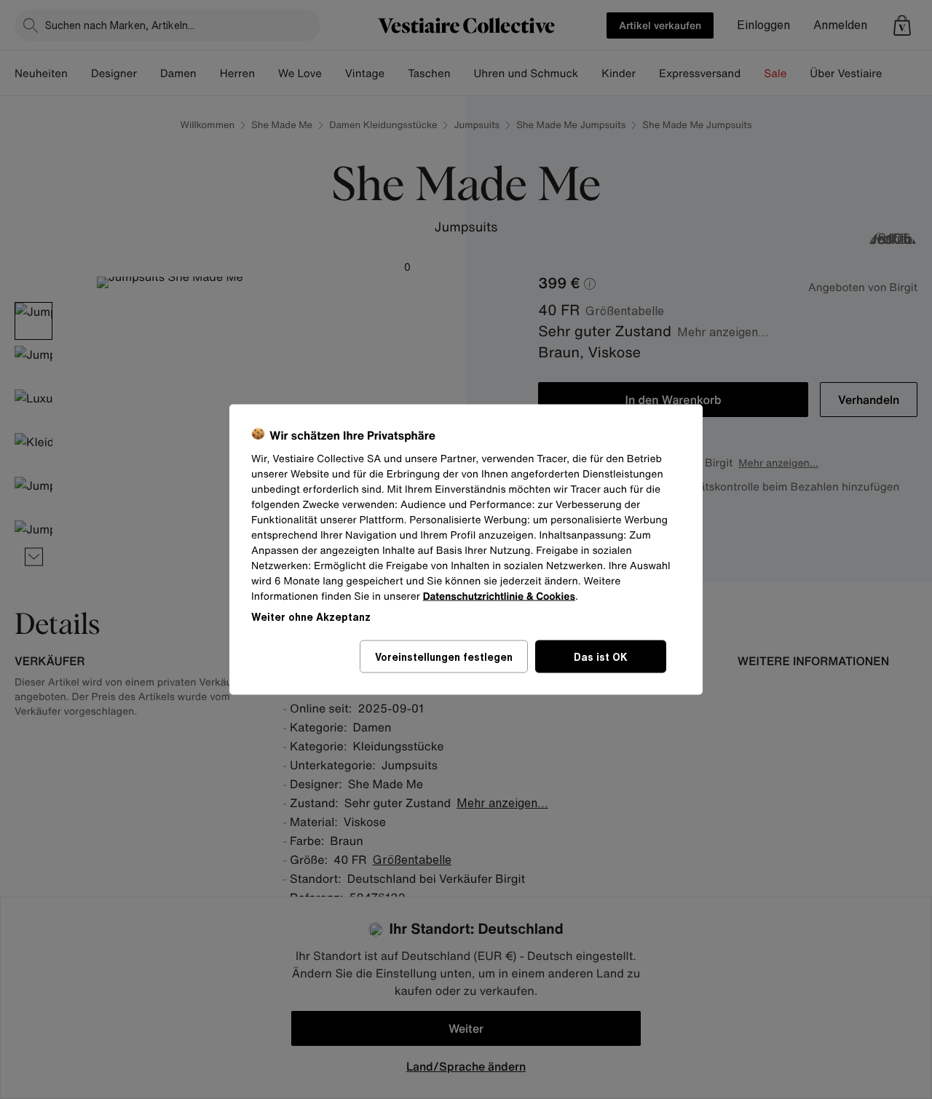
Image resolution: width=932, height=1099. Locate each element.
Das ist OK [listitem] (601, 656)
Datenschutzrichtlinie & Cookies (499, 596)
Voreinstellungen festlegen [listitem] (444, 656)
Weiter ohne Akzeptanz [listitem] (311, 616)
